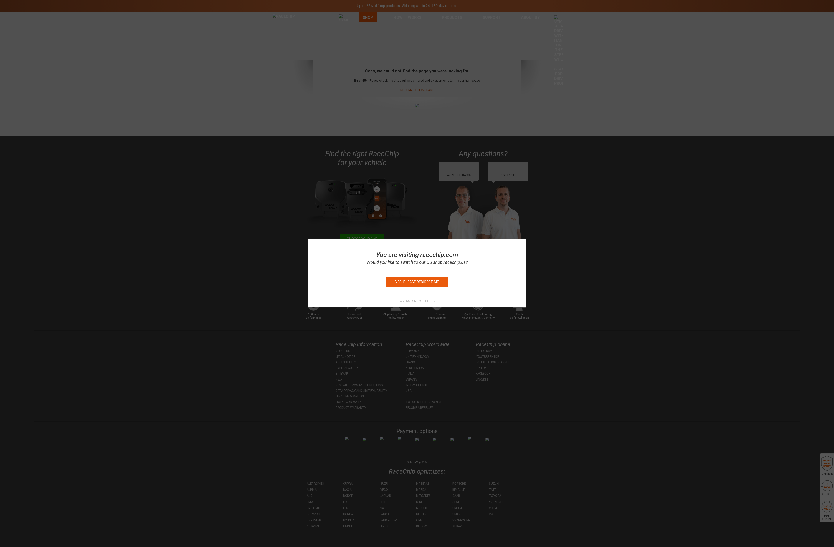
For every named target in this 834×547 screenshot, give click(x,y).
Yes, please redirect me (417, 282)
